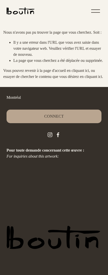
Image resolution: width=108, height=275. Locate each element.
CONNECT (54, 116)
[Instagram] (49, 134)
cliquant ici (80, 70)
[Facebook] (58, 134)
